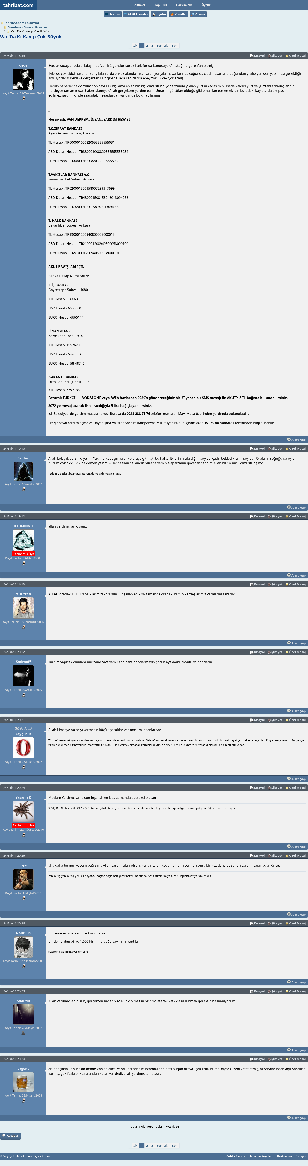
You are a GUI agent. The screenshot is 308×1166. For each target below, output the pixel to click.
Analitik (23, 1001)
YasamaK (23, 797)
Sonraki (162, 45)
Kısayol (259, 55)
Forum (114, 14)
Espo (23, 865)
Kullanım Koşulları (261, 1156)
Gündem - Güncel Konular (28, 27)
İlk (135, 45)
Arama (200, 14)
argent (23, 1068)
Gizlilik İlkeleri (235, 1156)
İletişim (301, 1156)
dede (23, 65)
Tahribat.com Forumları (22, 23)
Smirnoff (23, 661)
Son (175, 45)
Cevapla (12, 1136)
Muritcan (23, 594)
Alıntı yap (298, 440)
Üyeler (161, 14)
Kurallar (181, 14)
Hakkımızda (284, 1156)
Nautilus (23, 933)
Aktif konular (138, 14)
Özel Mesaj (297, 55)
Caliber (23, 458)
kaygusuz (23, 733)
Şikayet (276, 55)
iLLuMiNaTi (23, 526)
